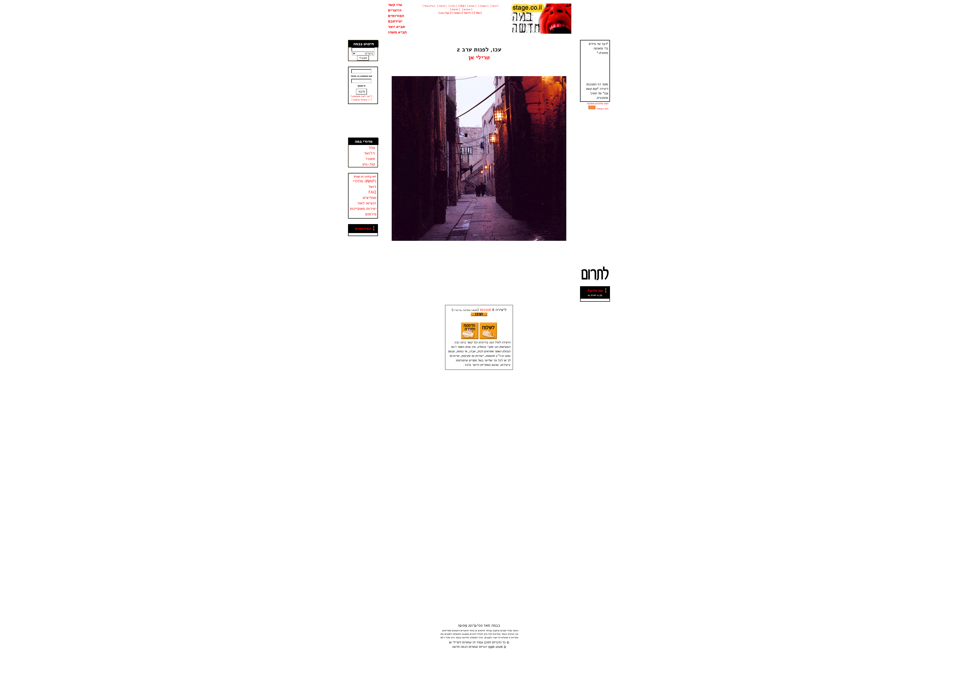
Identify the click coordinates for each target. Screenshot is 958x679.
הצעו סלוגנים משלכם (597, 103)
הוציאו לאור (366, 203)
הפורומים (396, 15)
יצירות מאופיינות (363, 208)
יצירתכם (395, 21)
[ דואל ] (494, 6)
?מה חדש (595, 290)
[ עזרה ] (452, 6)
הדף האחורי (602, 109)
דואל (372, 186)
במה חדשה (459, 647)
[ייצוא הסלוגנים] (592, 109)
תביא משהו (397, 32)
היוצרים (394, 10)
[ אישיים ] (466, 9)
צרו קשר (395, 4)
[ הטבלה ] (483, 6)
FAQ (372, 192)
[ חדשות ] (454, 9)
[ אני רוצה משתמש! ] (361, 96)
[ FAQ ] (462, 6)
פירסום (370, 214)
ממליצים (369, 197)
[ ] (445, 13)
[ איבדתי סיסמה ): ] (361, 100)
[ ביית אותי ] (429, 6)
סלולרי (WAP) (364, 181)
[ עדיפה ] (441, 6)
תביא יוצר (396, 26)
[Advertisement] (363, 121)
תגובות (485, 309)
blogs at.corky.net (365, 176)
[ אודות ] (471, 6)
